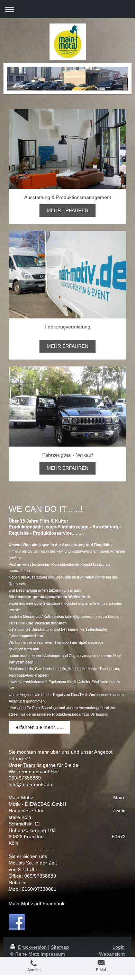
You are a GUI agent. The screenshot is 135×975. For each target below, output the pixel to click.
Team (29, 765)
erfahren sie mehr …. (39, 727)
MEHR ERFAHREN (67, 210)
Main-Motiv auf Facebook (36, 903)
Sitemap (60, 947)
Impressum (52, 954)
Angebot (103, 752)
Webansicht (112, 954)
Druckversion (32, 947)
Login (118, 947)
